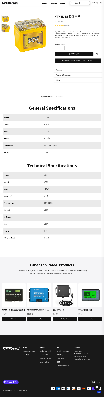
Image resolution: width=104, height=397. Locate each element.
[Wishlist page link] (94, 3)
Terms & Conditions (63, 366)
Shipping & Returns (63, 351)
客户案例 (26, 355)
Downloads (60, 358)
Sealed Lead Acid (45, 351)
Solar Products (44, 362)
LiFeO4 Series (44, 355)
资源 (58, 362)
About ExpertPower (29, 351)
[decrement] (57, 48)
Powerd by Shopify (21, 390)
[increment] (66, 48)
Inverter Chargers (45, 358)
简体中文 (95, 382)
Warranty (60, 355)
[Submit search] (72, 3)
